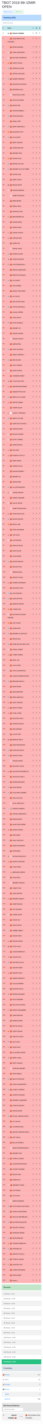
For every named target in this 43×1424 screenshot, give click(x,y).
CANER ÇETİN (17, 914)
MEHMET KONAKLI (18, 883)
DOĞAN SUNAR (17, 254)
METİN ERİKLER (17, 1238)
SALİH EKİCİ (16, 877)
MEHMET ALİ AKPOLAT (19, 633)
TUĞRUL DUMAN (18, 1158)
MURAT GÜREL (17, 708)
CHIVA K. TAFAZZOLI (18, 413)
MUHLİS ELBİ (16, 551)
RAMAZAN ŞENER (18, 1233)
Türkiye (7, 1375)
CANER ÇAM (16, 609)
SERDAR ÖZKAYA (18, 604)
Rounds (7, 1287)
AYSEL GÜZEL (17, 713)
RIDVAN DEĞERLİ (18, 471)
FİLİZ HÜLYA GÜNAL (18, 1005)
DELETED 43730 (17, 132)
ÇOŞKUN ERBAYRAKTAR (20, 676)
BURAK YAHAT (17, 248)
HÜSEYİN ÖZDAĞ (18, 259)
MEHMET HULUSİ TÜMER (20, 169)
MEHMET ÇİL (16, 476)
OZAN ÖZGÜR (17, 787)
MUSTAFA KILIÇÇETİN (19, 1222)
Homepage (9, 12)
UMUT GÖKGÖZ (17, 702)
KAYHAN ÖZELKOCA (19, 856)
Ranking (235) (10, 18)
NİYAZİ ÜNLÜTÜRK (18, 95)
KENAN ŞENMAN (18, 190)
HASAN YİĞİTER (17, 312)
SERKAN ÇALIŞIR (18, 68)
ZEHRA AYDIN (16, 227)
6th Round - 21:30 (9, 1318)
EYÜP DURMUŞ (17, 323)
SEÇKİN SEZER (17, 968)
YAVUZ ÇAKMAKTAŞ (19, 671)
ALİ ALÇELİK (16, 137)
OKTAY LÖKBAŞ (17, 439)
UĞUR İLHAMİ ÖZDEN (19, 1211)
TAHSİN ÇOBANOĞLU (19, 814)
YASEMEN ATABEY (18, 376)
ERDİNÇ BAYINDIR (18, 994)
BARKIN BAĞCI (17, 819)
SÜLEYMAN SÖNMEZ (19, 793)
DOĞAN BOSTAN (17, 148)
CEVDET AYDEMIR (18, 1169)
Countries (8, 1368)
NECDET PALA (17, 567)
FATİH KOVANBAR (18, 530)
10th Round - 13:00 (10, 1337)
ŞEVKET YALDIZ (17, 577)
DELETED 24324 (17, 588)
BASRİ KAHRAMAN (18, 846)
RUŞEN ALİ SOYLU (18, 455)
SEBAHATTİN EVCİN (19, 392)
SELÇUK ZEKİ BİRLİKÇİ (20, 1217)
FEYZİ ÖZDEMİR (17, 999)
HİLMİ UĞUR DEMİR (18, 824)
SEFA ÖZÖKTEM (17, 692)
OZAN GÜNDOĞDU (18, 52)
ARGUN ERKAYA (17, 561)
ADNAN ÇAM (16, 174)
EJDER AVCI (16, 1180)
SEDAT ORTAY (17, 925)
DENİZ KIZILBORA (18, 1201)
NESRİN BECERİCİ (18, 782)
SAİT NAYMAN (17, 909)
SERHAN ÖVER (17, 429)
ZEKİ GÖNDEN (17, 729)
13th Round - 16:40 (10, 1352)
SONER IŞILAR (17, 408)
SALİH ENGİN (16, 556)
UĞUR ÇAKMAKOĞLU (19, 1084)
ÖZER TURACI (17, 180)
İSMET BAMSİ (16, 461)
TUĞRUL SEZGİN (18, 1259)
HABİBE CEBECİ (17, 930)
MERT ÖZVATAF (17, 142)
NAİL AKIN (15, 450)
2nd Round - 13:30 (9, 1299)
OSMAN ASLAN (17, 466)
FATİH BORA (16, 851)
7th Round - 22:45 (9, 1323)
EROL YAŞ (15, 660)
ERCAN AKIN (16, 360)
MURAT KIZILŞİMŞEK (19, 1010)
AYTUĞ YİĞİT (16, 734)
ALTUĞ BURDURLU (18, 264)
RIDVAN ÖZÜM (17, 1111)
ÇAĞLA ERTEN (17, 893)
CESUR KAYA (16, 957)
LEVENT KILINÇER (18, 1095)
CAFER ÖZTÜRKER (18, 1270)
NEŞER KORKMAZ (18, 79)
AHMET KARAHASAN (19, 508)
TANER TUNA (16, 888)
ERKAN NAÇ (16, 639)
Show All (7, 1399)
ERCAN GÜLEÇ (17, 1026)
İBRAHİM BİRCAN (18, 217)
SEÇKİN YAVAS (17, 973)
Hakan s (15, 1280)
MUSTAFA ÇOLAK (18, 962)
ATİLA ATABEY (16, 286)
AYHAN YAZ (16, 920)
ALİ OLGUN (16, 1196)
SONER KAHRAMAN (19, 583)
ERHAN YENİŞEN (18, 33)
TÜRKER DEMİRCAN (19, 1243)
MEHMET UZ (16, 328)
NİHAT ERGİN (16, 686)
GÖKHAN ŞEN (17, 238)
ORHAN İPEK (16, 482)
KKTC (7, 1379)
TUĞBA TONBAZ (17, 655)
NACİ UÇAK (16, 1042)
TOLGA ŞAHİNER (18, 983)
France (7, 1389)
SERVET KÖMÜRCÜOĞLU (20, 1132)
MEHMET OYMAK (18, 1185)
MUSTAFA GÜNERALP (19, 58)
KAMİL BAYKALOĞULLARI (20, 644)
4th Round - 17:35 (9, 1308)
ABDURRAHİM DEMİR (19, 386)
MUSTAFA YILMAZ (18, 766)
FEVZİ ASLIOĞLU (17, 116)
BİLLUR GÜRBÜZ (18, 1143)
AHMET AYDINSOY (18, 195)
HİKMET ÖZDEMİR (18, 498)
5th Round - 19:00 (9, 1313)
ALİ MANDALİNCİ (18, 1127)
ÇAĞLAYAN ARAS (18, 750)
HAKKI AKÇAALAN (18, 514)
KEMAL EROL (16, 206)
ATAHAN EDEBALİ (18, 111)
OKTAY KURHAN (17, 349)
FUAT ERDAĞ (16, 540)
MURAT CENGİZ (17, 830)
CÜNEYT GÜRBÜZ (18, 1089)
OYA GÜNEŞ (16, 1190)
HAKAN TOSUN (17, 755)
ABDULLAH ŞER (17, 418)
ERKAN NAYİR (17, 185)
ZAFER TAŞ (16, 243)
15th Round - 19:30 (10, 1362)
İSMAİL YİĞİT (16, 121)
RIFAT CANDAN (17, 1063)
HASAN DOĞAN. (17, 761)
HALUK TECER (17, 503)
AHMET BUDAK (17, 904)
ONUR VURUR (17, 370)
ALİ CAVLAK (16, 1121)
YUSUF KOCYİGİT (18, 381)
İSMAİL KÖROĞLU (18, 355)
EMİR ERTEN (16, 344)
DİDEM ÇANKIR (17, 1021)
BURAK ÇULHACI (18, 164)
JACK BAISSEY (17, 593)
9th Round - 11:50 (9, 1333)
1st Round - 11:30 (9, 1294)
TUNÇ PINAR (16, 867)
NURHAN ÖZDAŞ (18, 724)
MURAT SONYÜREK (18, 291)
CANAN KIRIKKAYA (18, 952)
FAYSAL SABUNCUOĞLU (20, 1116)
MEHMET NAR (17, 1153)
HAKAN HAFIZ (17, 936)
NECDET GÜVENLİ (18, 1227)
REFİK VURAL (17, 1058)
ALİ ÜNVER (16, 280)
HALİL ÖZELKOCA (18, 803)
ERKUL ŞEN (16, 524)
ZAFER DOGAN (17, 445)
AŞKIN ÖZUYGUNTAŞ (19, 423)
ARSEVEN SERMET (18, 1068)
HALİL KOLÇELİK (18, 840)
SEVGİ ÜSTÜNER (18, 100)
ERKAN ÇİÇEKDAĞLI (19, 270)
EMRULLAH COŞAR (18, 397)
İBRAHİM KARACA (18, 681)
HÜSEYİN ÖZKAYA (18, 1105)
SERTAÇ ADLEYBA (18, 73)
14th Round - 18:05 (10, 1357)
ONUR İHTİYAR (17, 598)
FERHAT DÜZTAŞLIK (19, 275)
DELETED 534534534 (19, 84)
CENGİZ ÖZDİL (17, 222)
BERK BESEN (16, 201)
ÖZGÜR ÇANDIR (17, 333)
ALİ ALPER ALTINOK (18, 1052)
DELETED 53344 (17, 718)
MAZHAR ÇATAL (17, 211)
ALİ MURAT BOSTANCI (19, 1164)
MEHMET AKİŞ (17, 153)
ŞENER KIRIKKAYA (18, 978)
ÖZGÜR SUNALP (17, 339)
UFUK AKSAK (16, 317)
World (7, 1394)
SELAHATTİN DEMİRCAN (20, 771)
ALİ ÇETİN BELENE (18, 487)
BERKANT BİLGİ (17, 739)
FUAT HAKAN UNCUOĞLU (20, 1206)
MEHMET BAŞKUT (18, 899)
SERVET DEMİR (17, 402)
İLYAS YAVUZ (16, 946)
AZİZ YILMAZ (16, 623)
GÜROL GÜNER (17, 649)
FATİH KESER (16, 1275)
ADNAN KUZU (17, 158)
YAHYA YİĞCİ (16, 665)
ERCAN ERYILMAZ (18, 301)
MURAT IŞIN (16, 105)
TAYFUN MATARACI (18, 307)
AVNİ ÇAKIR (16, 835)
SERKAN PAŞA (17, 572)
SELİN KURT (16, 1047)
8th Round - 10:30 (9, 1328)
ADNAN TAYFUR (17, 233)
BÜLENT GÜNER (17, 434)
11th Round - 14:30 (9, 1342)
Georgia (7, 1384)
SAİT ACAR (16, 535)
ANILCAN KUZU (17, 798)
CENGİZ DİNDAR (17, 492)
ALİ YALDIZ (16, 296)
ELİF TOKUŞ (16, 1137)
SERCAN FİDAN (17, 545)
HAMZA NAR (16, 628)
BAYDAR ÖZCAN (17, 989)
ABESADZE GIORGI (18, 872)
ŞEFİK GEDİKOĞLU (18, 126)
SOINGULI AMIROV (18, 808)
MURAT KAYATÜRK (18, 861)
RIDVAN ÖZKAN (17, 941)
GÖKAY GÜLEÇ (17, 63)
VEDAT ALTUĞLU (18, 1036)
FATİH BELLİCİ (17, 1249)
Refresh (19, 12)
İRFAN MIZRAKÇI (17, 697)
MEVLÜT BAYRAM (18, 1079)
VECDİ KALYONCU (18, 777)
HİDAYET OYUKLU (18, 1254)
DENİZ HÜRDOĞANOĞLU (20, 1148)
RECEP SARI (16, 1174)
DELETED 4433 (17, 1264)
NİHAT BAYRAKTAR (18, 745)
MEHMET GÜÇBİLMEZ (19, 1100)
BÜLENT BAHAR (17, 519)
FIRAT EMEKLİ (17, 1074)
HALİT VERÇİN (17, 365)
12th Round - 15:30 (10, 1347)
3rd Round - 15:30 (9, 1303)
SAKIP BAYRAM (17, 1015)
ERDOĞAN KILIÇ (17, 89)
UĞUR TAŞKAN (17, 1031)
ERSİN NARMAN (17, 47)
